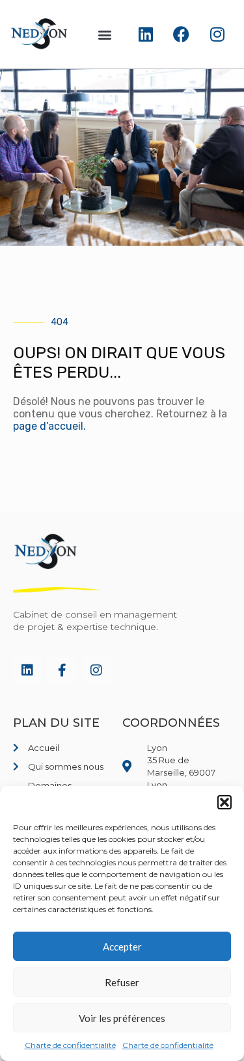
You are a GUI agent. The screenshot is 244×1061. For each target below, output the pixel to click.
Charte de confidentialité (70, 1045)
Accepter (122, 946)
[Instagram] (217, 34)
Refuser (122, 982)
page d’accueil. (49, 426)
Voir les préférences (122, 1018)
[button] (224, 802)
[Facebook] (181, 34)
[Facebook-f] (61, 670)
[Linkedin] (145, 34)
